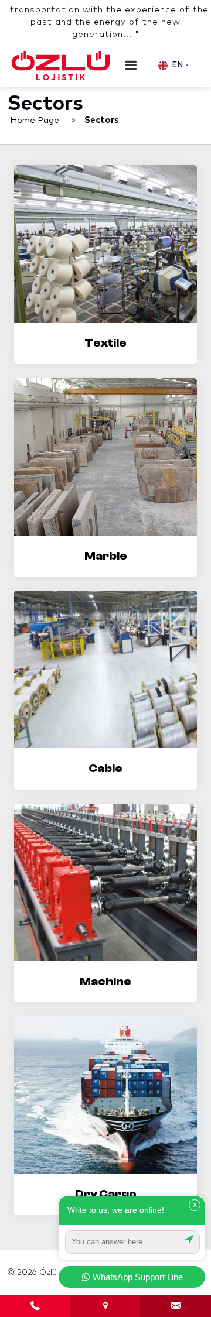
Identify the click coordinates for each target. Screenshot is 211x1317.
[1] (131, 65)
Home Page (34, 120)
